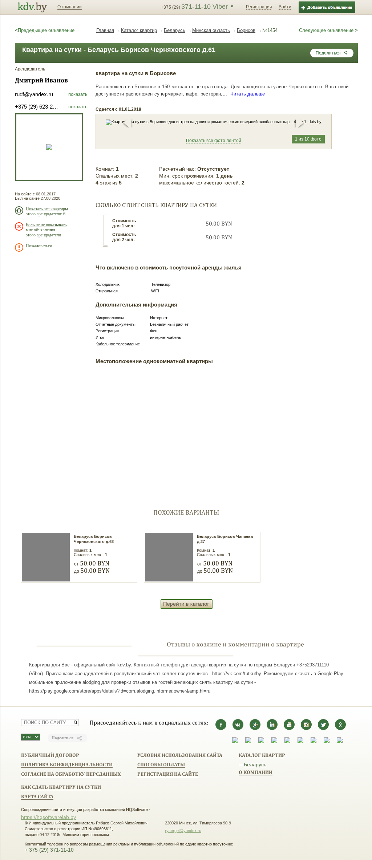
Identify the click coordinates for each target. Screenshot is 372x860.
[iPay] (274, 741)
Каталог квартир (139, 30)
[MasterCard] (287, 741)
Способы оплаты (161, 764)
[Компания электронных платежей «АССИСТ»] (261, 741)
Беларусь (174, 30)
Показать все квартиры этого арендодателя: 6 (47, 211)
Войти (285, 6)
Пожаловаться (39, 245)
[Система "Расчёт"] (248, 741)
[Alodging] (235, 741)
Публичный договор (50, 755)
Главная (105, 30)
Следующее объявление (328, 30)
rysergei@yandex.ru (183, 830)
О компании (69, 6)
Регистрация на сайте (167, 774)
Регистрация (259, 6)
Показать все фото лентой (213, 140)
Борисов (246, 30)
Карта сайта (37, 796)
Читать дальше (247, 94)
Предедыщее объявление (44, 30)
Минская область (211, 30)
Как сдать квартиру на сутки (61, 787)
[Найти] (75, 722)
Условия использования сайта (179, 755)
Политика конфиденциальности (67, 764)
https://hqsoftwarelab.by (48, 817)
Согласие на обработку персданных (71, 774)
